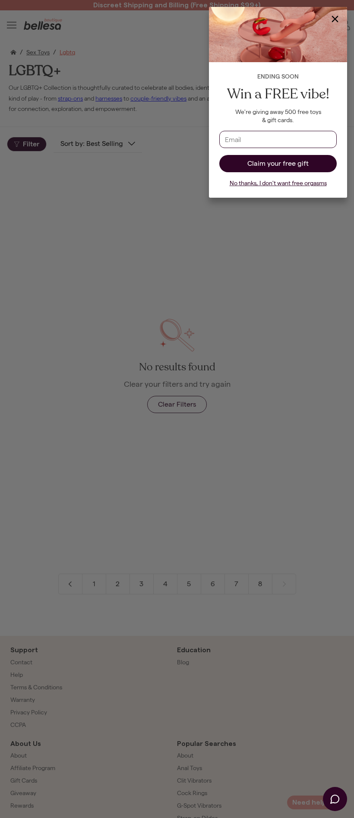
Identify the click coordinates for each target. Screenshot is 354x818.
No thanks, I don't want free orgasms (278, 183)
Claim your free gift (278, 163)
